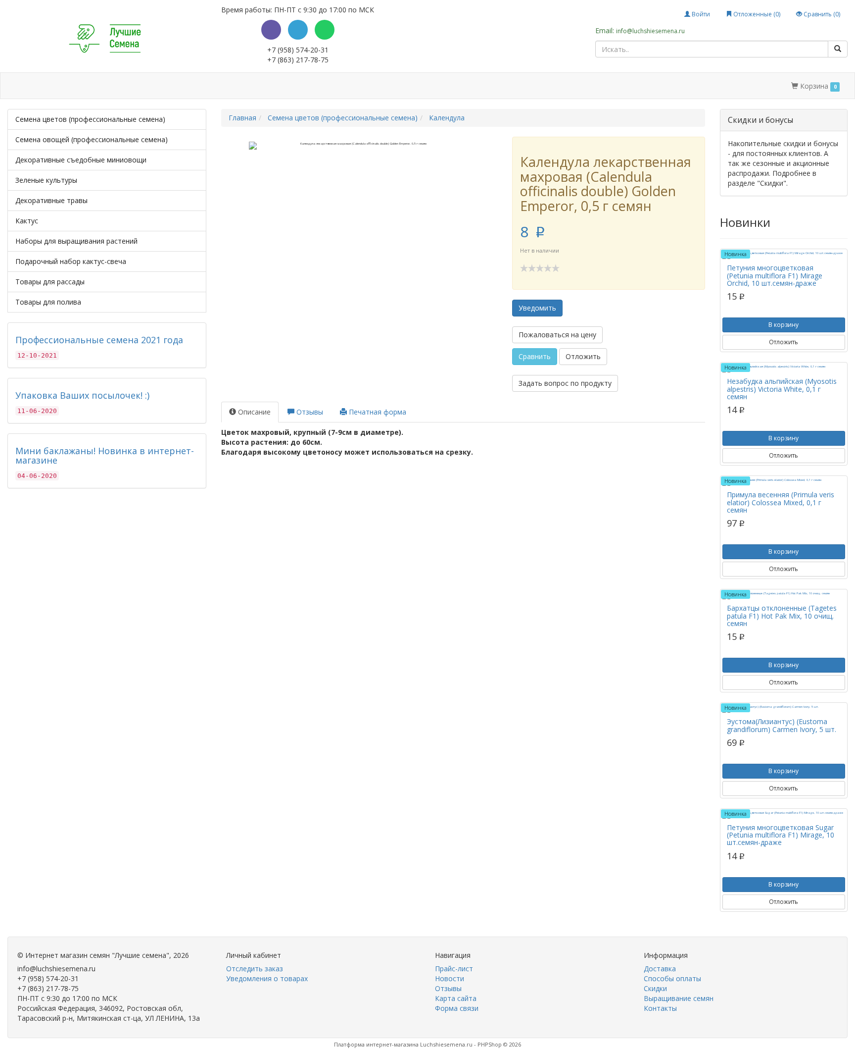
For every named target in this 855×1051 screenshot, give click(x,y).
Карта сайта (455, 998)
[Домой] (19, 86)
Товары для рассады (50, 281)
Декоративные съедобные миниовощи (80, 159)
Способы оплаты (160, 86)
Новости (449, 978)
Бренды (50, 86)
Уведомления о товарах (267, 978)
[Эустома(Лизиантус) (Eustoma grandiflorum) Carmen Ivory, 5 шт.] (783, 709)
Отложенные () (756, 14)
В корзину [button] (783, 324)
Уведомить (537, 308)
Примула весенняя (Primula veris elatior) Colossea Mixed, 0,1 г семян (780, 502)
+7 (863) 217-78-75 (298, 59)
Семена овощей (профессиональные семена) (91, 139)
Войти (700, 14)
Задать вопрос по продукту (565, 383)
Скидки (215, 86)
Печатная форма (376, 412)
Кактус (26, 220)
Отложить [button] (583, 356)
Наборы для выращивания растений (76, 241)
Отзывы (448, 988)
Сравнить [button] (535, 356)
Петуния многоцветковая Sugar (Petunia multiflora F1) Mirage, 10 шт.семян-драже (780, 835)
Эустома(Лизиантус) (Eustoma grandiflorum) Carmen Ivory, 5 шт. (781, 725)
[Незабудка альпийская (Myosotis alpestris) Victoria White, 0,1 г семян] (783, 368)
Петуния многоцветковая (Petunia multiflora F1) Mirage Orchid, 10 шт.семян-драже (774, 275)
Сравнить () (821, 14)
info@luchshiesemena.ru (650, 31)
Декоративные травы (51, 200)
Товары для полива (48, 302)
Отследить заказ (254, 968)
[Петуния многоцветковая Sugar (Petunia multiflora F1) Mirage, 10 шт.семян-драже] (783, 815)
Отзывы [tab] (308, 412)
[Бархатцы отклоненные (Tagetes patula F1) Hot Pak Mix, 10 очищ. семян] (783, 595)
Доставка (100, 86)
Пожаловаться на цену (557, 334)
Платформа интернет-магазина (376, 1044)
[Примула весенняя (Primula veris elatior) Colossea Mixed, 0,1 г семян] (783, 482)
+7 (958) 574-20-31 (298, 49)
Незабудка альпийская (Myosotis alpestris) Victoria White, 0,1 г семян (782, 388)
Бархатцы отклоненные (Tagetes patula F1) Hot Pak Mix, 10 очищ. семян (782, 615)
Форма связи (456, 1008)
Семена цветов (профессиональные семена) (90, 119)
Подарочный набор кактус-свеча (70, 261)
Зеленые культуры (46, 180)
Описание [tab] (253, 412)
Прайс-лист (454, 968)
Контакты (342, 86)
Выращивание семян (276, 86)
